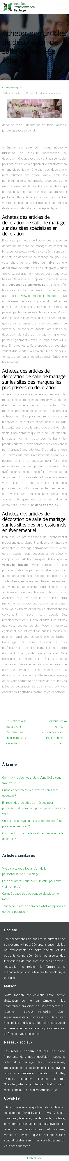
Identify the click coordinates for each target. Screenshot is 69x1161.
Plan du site (34, 1158)
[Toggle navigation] (62, 7)
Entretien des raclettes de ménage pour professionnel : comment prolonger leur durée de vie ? (33, 808)
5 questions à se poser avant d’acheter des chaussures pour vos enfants (16, 732)
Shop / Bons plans (14, 88)
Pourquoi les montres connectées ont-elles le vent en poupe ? (52, 732)
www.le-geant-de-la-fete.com (39, 296)
